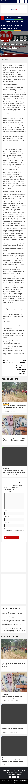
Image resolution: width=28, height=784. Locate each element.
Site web (6, 522)
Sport (3, 25)
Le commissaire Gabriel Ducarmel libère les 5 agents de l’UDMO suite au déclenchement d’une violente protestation (20, 367)
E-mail (6, 516)
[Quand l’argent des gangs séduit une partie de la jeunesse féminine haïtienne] (14, 714)
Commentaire (8, 491)
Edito (21, 21)
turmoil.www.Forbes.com (13, 343)
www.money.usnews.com (16, 356)
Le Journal (8, 17)
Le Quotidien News (15, 54)
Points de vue (18, 25)
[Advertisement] (14, 557)
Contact (16, 29)
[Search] (26, 17)
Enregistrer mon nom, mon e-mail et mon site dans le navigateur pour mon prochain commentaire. (14, 532)
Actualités (17, 17)
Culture (7, 21)
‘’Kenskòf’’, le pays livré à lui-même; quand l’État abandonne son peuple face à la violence (14, 407)
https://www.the (7, 333)
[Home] (2, 18)
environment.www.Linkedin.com (15, 350)
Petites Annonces (6, 29)
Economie (15, 21)
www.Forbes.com (19, 326)
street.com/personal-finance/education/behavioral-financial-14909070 (13, 335)
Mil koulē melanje (8, 361)
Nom (6, 510)
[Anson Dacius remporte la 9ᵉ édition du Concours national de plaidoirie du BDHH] (14, 746)
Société (9, 25)
